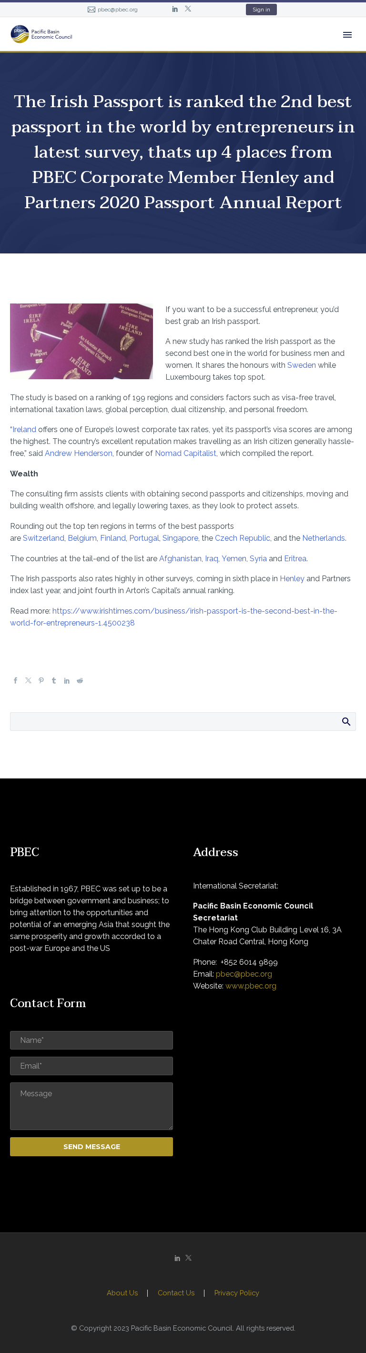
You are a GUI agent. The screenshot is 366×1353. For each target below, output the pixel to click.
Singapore (180, 538)
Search (346, 721)
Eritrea (295, 558)
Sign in (261, 9)
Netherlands (323, 538)
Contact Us (176, 1293)
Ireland (24, 429)
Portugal (144, 538)
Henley (292, 578)
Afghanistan (180, 558)
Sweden (301, 365)
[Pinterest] (41, 681)
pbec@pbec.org (118, 9)
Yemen (234, 558)
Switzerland (43, 538)
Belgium (82, 538)
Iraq (211, 558)
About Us (122, 1293)
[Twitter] (188, 9)
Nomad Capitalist (185, 453)
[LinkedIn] (175, 9)
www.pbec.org (250, 985)
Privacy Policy (236, 1293)
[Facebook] (15, 681)
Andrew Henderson (78, 453)
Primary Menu (347, 35)
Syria (258, 558)
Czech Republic (242, 538)
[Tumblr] (54, 681)
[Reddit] (80, 681)
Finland (113, 538)
